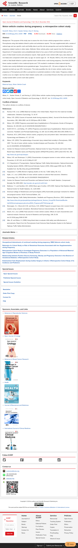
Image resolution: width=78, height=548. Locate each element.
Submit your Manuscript (54, 545)
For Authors (39, 526)
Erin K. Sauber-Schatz (21, 31)
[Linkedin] (40, 459)
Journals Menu (9, 232)
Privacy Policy (68, 533)
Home (4, 10)
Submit (58, 10)
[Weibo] (59, 459)
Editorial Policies (41, 523)
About (42, 10)
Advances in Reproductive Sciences (15, 313)
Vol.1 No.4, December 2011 (41, 22)
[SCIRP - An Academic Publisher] (15, 3)
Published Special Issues (12, 278)
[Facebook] (21, 459)
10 (4, 171)
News (35, 10)
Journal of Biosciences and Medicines (16, 405)
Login (71, 3)
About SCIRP (38, 517)
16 (4, 206)
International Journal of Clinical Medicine (17, 428)
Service (53, 516)
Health (6, 382)
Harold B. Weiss (8, 31)
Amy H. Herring (33, 31)
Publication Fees (41, 535)
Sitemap (24, 527)
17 (4, 211)
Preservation (68, 527)
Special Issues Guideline (12, 282)
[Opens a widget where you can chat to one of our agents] (70, 544)
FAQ (4, 301)
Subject (24, 521)
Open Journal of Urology (12, 336)
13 (4, 186)
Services (50, 10)
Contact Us (7, 297)
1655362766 (10, 479)
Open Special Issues (10, 274)
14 (4, 191)
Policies (67, 516)
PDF (25, 34)
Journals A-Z (26, 518)
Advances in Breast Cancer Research (16, 359)
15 (4, 197)
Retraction (67, 530)
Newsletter (6, 289)
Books (28, 10)
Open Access (68, 518)
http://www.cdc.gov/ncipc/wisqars (17, 154)
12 (4, 180)
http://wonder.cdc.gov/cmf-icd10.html (35, 183)
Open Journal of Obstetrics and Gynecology (17, 22)
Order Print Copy (9, 293)
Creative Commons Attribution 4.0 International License (54, 507)
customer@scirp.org (12, 471)
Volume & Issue (55, 538)
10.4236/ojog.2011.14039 (14, 34)
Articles (12, 10)
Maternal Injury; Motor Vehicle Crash (14, 84)
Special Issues (40, 538)
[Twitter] (4, 459)
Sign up (39, 545)
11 (3, 174)
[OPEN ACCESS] (60, 3)
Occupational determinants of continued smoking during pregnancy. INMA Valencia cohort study (36, 242)
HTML (30, 34)
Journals (20, 10)
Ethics (38, 520)
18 (4, 220)
